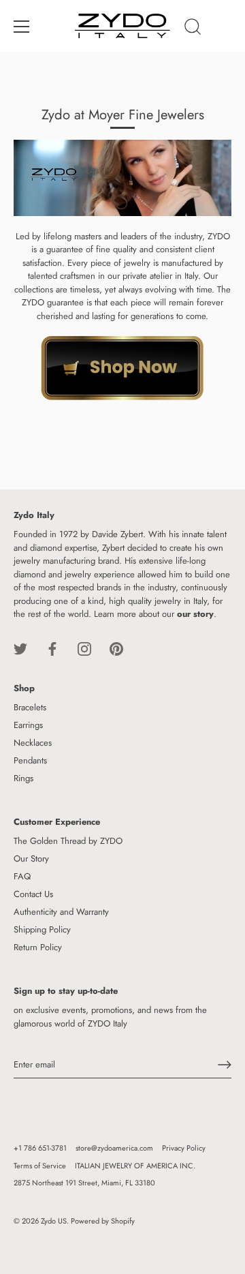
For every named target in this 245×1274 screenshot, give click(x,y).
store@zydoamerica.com (114, 1147)
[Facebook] (52, 647)
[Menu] (22, 27)
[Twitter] (20, 647)
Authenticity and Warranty (61, 911)
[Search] (193, 29)
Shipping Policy (42, 929)
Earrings (28, 724)
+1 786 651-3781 (40, 1147)
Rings (23, 778)
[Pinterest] (116, 647)
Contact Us (33, 894)
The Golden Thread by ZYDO (68, 840)
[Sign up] (224, 1065)
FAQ (22, 876)
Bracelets (30, 707)
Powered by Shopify (103, 1220)
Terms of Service (40, 1165)
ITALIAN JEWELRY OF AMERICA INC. (135, 1165)
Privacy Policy (184, 1147)
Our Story (31, 858)
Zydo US (54, 1220)
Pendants (30, 760)
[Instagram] (84, 647)
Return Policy (38, 947)
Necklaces (33, 742)
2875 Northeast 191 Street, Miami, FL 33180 (84, 1182)
